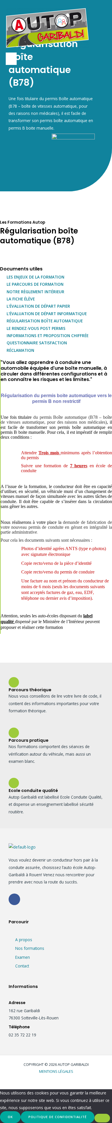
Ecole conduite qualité (33, 790)
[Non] (102, 1118)
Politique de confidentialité (57, 1117)
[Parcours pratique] (14, 733)
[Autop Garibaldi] (47, 28)
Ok (10, 1117)
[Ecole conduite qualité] (14, 783)
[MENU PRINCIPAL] (11, 59)
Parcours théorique (30, 690)
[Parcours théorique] (14, 682)
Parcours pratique (29, 740)
